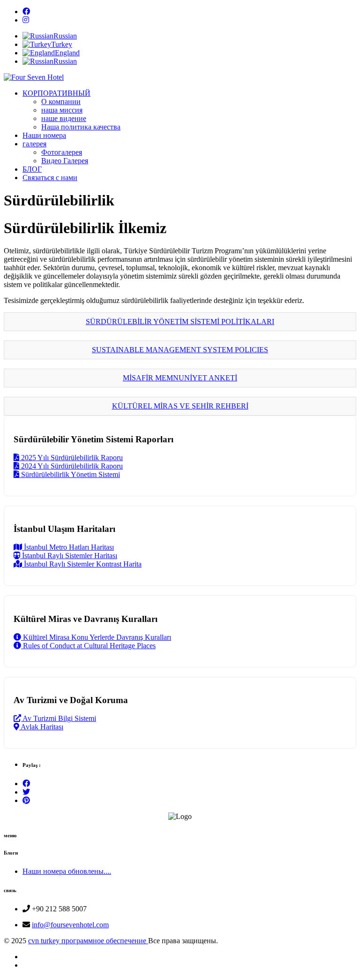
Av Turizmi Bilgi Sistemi (58, 718)
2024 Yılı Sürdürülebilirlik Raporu (71, 466)
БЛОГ (32, 169)
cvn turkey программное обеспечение (88, 941)
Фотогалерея (61, 152)
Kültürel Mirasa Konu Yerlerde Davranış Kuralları (96, 637)
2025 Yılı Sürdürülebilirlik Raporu (71, 458)
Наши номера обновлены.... (66, 871)
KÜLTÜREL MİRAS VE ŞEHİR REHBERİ (180, 406)
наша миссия (61, 110)
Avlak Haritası (41, 727)
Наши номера (44, 135)
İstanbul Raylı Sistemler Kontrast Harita (82, 564)
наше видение (63, 118)
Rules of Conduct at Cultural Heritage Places (88, 646)
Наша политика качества (80, 127)
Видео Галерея (64, 161)
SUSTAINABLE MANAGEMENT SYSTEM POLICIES (180, 350)
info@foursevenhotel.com (70, 925)
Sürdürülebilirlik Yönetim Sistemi (69, 474)
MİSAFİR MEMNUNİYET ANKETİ (180, 378)
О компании (61, 102)
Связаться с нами (49, 178)
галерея (34, 144)
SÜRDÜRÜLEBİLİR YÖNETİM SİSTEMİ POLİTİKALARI (180, 322)
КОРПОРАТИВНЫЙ (56, 93)
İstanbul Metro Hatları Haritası (68, 547)
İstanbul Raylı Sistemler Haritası (68, 556)
